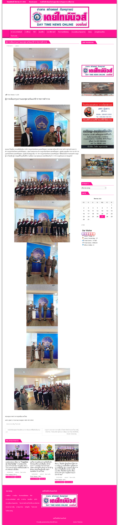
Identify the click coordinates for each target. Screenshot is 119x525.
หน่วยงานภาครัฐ (10, 424)
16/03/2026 (34, 474)
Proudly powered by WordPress (47, 522)
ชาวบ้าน (23, 499)
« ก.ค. (83, 225)
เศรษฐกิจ (27, 507)
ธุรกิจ (35, 499)
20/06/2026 (10, 472)
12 (97, 211)
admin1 (17, 472)
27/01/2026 (59, 477)
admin (17, 46)
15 (111, 211)
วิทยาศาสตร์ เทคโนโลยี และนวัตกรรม (29, 503)
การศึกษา (8, 495)
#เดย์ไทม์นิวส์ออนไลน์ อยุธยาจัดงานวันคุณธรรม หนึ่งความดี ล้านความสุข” (61, 2)
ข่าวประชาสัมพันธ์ (10, 477)
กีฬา (31, 495)
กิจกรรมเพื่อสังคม (23, 495)
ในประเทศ (17, 424)
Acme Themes (77, 522)
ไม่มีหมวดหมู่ (9, 511)
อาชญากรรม (19, 507)
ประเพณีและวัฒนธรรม (12, 503)
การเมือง (15, 495)
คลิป (18, 499)
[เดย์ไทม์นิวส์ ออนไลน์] (6, 31)
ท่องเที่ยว (30, 499)
